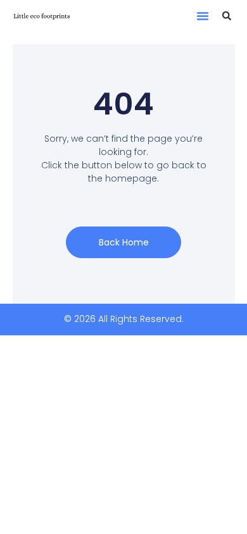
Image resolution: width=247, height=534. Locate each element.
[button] (202, 15)
